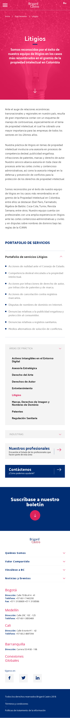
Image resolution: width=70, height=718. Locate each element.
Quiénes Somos (15, 553)
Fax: (7, 601)
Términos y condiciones (16, 703)
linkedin (37, 678)
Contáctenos (20, 469)
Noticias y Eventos (18, 578)
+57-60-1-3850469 (25, 618)
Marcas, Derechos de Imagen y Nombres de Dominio (30, 403)
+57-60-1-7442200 (25, 598)
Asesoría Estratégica (24, 368)
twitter (23, 678)
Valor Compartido (17, 561)
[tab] (35, 257)
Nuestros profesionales (29, 448)
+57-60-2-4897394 (25, 633)
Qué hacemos (21, 16)
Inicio (7, 16)
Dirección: (10, 595)
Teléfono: (10, 598)
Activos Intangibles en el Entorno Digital (33, 360)
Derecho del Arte (22, 374)
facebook (9, 678)
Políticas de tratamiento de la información (25, 710)
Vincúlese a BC (14, 569)
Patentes (17, 411)
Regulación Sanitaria (24, 418)
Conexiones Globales (14, 658)
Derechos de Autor (24, 381)
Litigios (16, 395)
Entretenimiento (22, 388)
